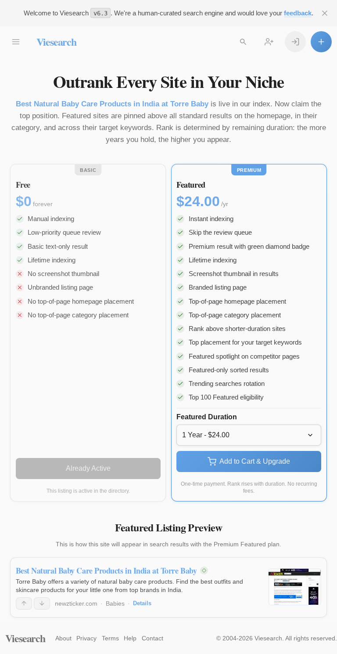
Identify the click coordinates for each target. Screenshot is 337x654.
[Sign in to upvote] (24, 603)
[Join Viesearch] (269, 41)
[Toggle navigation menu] (15, 41)
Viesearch (56, 41)
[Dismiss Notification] (325, 13)
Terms (110, 638)
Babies (115, 603)
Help (130, 638)
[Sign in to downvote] (42, 603)
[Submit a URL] (321, 41)
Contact (152, 638)
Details (142, 603)
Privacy (86, 638)
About (63, 638)
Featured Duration (206, 417)
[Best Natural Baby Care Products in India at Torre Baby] (294, 586)
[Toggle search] (243, 41)
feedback (298, 13)
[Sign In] (295, 41)
